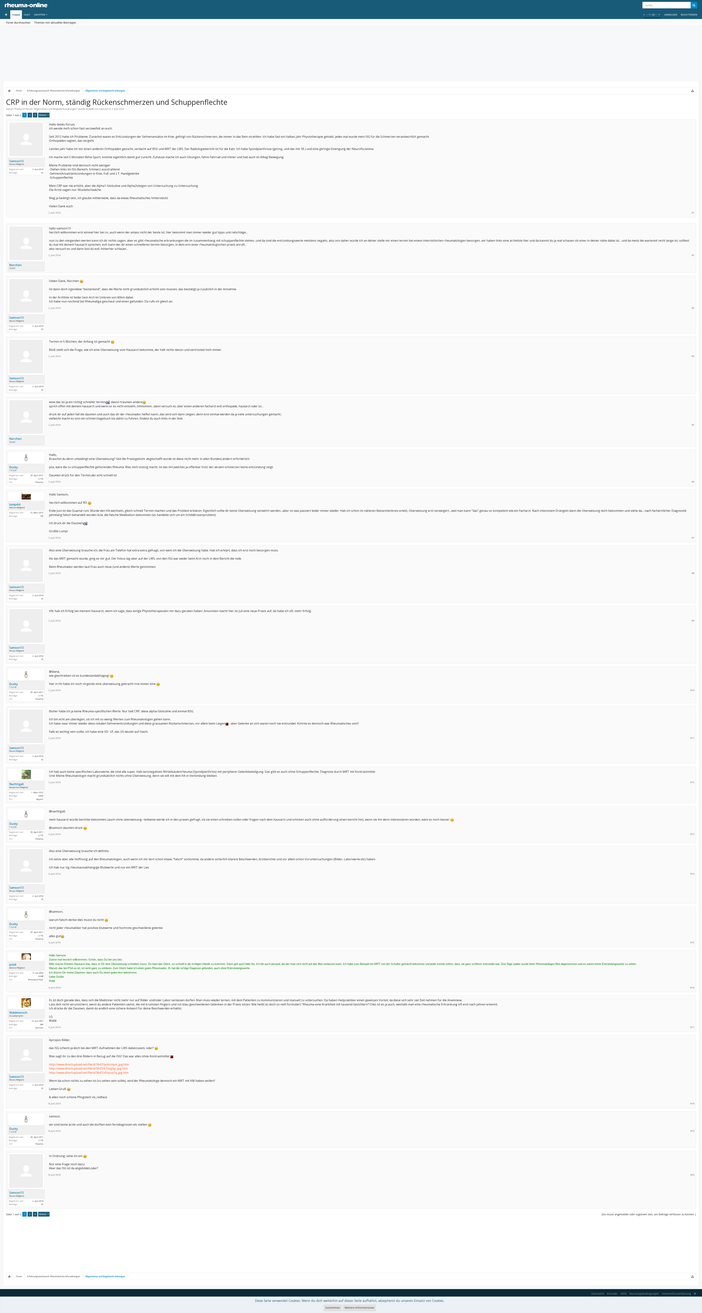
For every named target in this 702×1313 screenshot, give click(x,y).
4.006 (40, 795)
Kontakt (612, 1293)
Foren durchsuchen (18, 22)
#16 (692, 987)
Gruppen (39, 14)
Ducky (13, 467)
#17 (692, 1027)
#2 (693, 255)
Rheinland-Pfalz (35, 979)
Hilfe (624, 1293)
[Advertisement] (351, 53)
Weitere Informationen (359, 1307)
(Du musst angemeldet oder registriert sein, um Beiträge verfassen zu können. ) (649, 1214)
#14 (692, 873)
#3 (693, 308)
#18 (692, 1103)
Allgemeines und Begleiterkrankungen (55, 108)
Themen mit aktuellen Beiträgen (55, 22)
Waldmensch (18, 1012)
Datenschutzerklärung (676, 1293)
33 (42, 172)
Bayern (39, 799)
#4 (693, 356)
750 (41, 516)
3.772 (40, 478)
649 (41, 1024)
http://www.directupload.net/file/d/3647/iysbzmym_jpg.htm (89, 1064)
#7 (693, 537)
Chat (27, 14)
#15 (692, 942)
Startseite (597, 1293)
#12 (692, 782)
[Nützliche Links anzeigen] (692, 90)
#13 (692, 834)
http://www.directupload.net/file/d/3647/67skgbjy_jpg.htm (88, 1068)
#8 (693, 573)
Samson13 (105, 108)
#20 (692, 1174)
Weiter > (44, 115)
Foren (16, 14)
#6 (693, 481)
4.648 (40, 976)
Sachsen (39, 1027)
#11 (692, 738)
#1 (693, 212)
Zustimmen (332, 1307)
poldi (12, 964)
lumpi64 (14, 504)
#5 (693, 424)
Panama (39, 482)
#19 (692, 1131)
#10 (692, 690)
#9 (693, 620)
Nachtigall (16, 784)
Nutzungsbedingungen (644, 1293)
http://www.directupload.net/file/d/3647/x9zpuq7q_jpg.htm (89, 1073)
